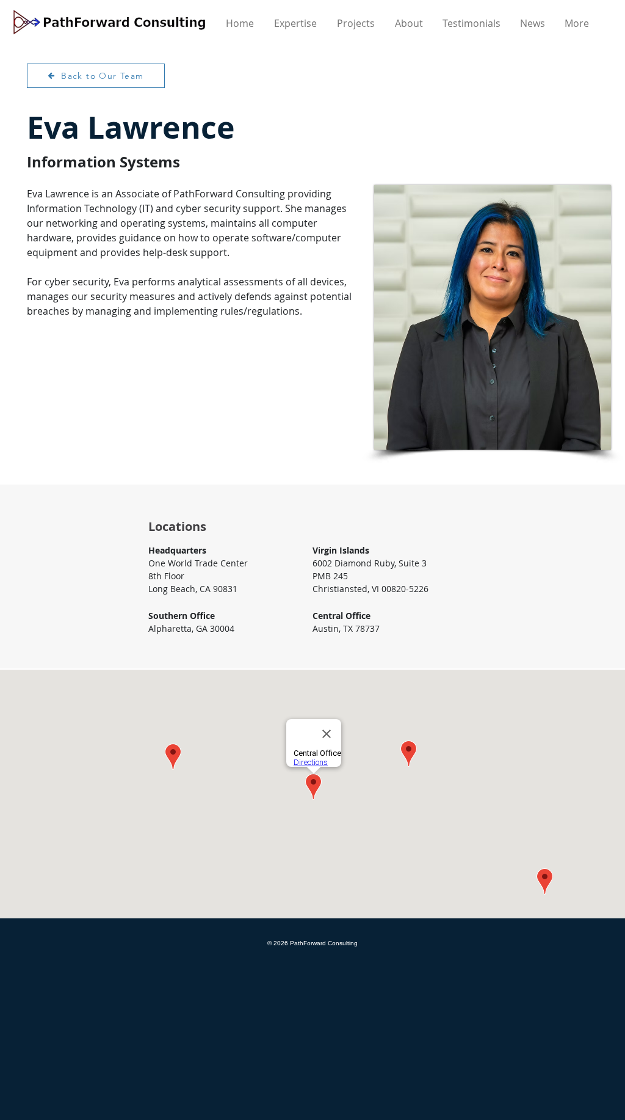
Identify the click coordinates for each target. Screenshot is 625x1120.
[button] (409, 23)
